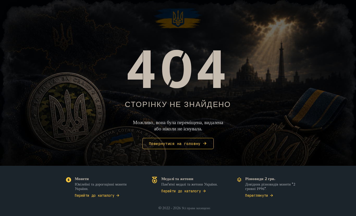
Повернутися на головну (174, 143)
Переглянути (256, 195)
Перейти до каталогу (94, 195)
